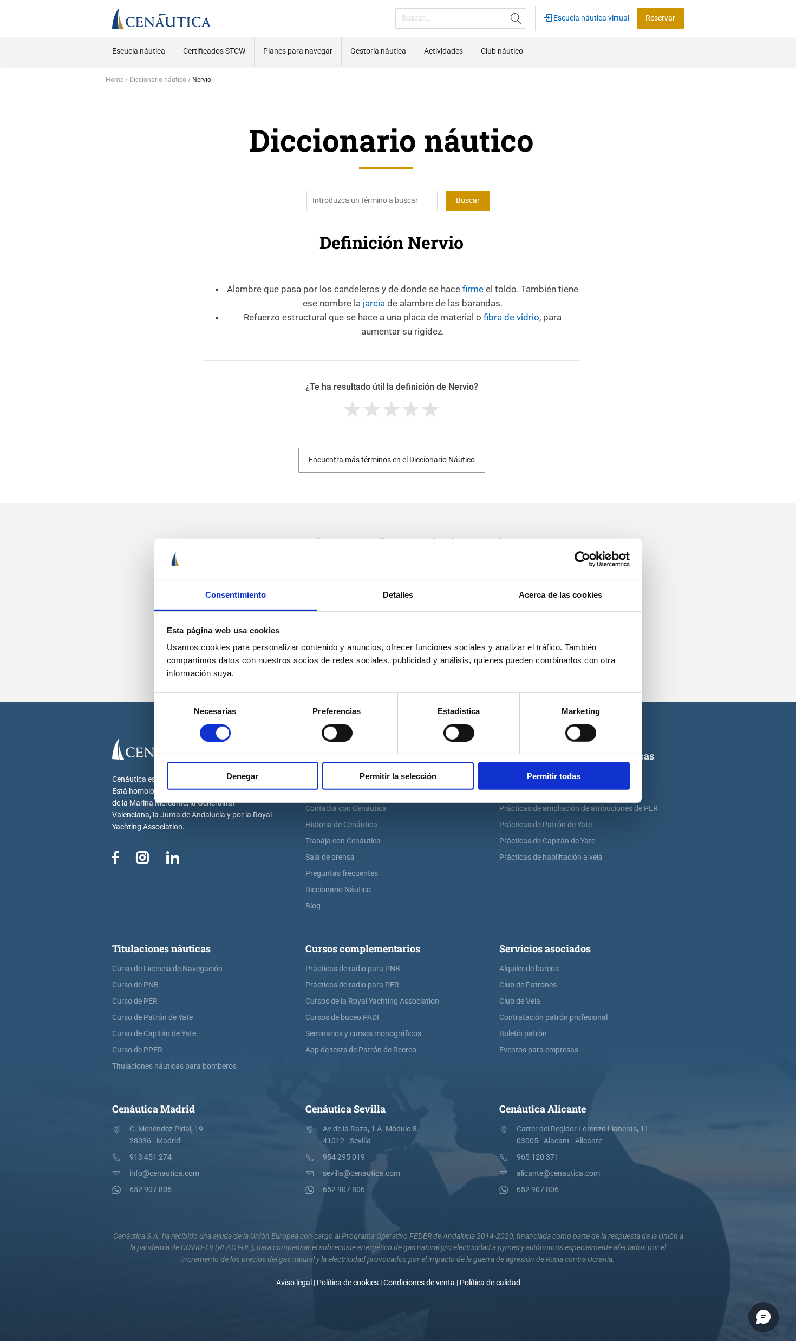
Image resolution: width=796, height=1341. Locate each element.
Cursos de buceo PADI (342, 1017)
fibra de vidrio (511, 317)
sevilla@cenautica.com (361, 1173)
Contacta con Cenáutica (346, 808)
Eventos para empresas (538, 1050)
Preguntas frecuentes (341, 873)
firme (473, 289)
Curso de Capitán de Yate (154, 1033)
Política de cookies (348, 1282)
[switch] (337, 732)
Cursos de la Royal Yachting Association (372, 1001)
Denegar (242, 776)
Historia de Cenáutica (341, 824)
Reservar (660, 18)
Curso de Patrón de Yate (152, 1017)
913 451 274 (150, 1157)
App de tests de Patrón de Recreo (360, 1050)
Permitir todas (553, 776)
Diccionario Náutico (338, 889)
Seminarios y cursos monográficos (363, 1033)
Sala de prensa (330, 857)
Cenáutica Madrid (153, 1108)
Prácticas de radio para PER (352, 985)
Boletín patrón (523, 1033)
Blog (313, 906)
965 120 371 (538, 1157)
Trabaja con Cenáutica (343, 841)
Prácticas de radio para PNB (352, 968)
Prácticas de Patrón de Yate (545, 824)
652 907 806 (150, 1189)
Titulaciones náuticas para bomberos (174, 1066)
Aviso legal (294, 1282)
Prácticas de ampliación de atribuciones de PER (578, 808)
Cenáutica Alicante (542, 1108)
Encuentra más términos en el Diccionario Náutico (392, 460)
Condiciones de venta (419, 1282)
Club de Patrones (528, 985)
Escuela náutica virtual (590, 18)
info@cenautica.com (164, 1173)
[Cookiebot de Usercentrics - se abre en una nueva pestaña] (582, 559)
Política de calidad (490, 1282)
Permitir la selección (398, 776)
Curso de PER (135, 1001)
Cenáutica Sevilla (345, 1108)
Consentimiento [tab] (235, 594)
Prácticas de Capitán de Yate (547, 841)
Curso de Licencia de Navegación (167, 968)
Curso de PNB (135, 985)
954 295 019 (344, 1157)
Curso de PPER (137, 1050)
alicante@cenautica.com (558, 1173)
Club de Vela (519, 1001)
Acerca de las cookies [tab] (560, 594)
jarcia (374, 303)
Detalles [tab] (398, 594)
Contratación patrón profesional (553, 1017)
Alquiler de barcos (529, 968)
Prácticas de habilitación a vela (551, 857)
